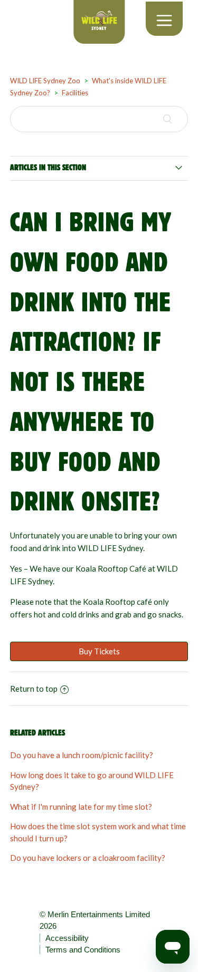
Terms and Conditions (82, 949)
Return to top (34, 688)
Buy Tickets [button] (99, 651)
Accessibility (67, 938)
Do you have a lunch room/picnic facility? (81, 755)
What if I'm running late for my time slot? (81, 806)
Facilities (75, 93)
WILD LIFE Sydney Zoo (45, 80)
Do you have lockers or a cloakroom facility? (87, 857)
